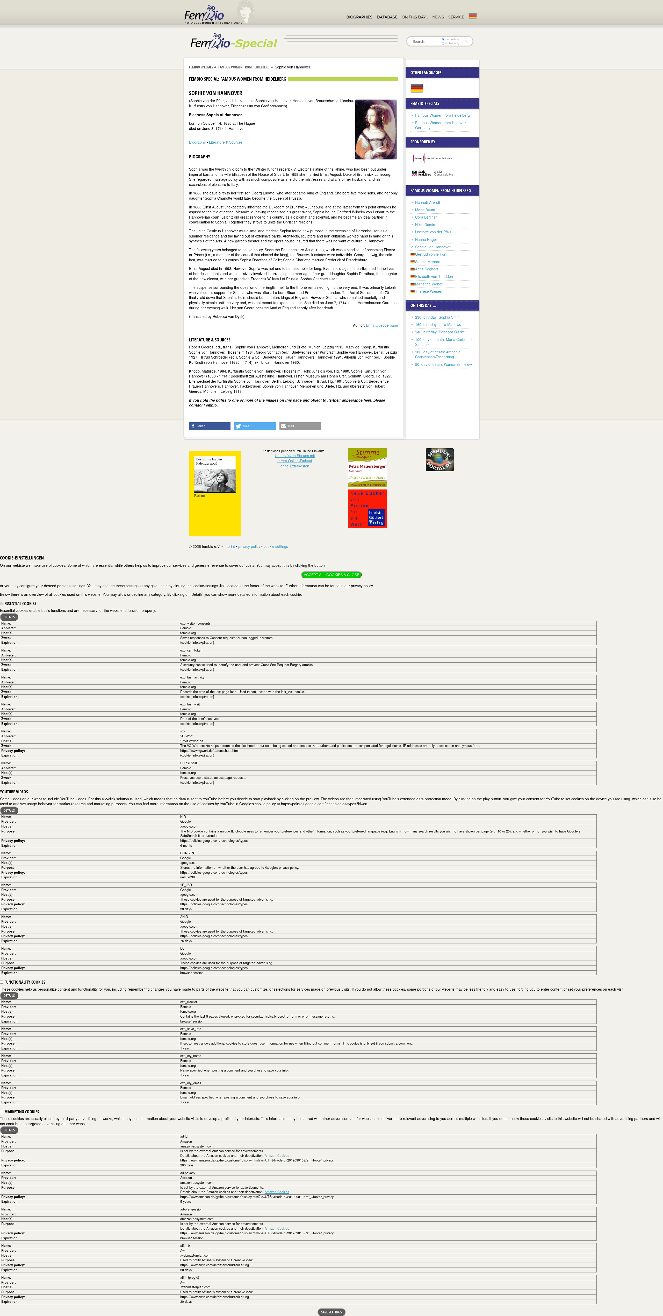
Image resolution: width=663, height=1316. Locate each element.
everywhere (452, 39)
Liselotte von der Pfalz (433, 231)
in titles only (452, 43)
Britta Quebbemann (382, 325)
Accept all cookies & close (331, 575)
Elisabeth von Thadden (434, 276)
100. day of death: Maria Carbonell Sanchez (443, 342)
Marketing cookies (21, 1112)
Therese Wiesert (428, 291)
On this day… (415, 17)
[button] (209, 426)
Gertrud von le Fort (430, 254)
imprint (229, 546)
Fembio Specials (201, 67)
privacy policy (249, 546)
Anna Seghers (426, 268)
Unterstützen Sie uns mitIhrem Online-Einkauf (295, 460)
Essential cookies (19, 603)
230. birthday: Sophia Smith (437, 317)
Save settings (331, 1312)
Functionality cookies (24, 982)
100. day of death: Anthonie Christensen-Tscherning (437, 354)
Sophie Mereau (427, 261)
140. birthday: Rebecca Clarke (440, 331)
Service (456, 17)
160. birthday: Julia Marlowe (438, 324)
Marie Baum (425, 209)
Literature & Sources (226, 142)
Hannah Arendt (427, 202)
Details (9, 616)
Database (387, 17)
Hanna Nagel (426, 239)
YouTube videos (14, 792)
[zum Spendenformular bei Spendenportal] (440, 459)
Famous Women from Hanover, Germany (441, 125)
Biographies (359, 17)
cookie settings (276, 546)
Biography (197, 142)
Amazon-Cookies (277, 1155)
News (438, 17)
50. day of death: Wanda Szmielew (443, 364)
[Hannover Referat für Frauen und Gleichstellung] (432, 157)
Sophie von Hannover (433, 246)
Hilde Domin (425, 224)
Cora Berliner (426, 217)
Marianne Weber (429, 283)
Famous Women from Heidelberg (244, 67)
